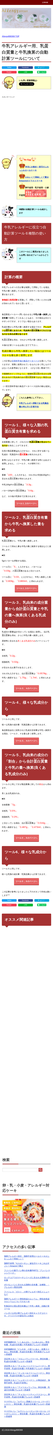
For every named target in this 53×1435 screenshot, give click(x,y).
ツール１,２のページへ (26, 503)
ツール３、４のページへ (26, 688)
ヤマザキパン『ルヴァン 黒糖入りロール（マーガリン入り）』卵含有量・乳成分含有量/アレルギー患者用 (27, 1404)
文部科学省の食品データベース (25, 361)
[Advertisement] (26, 125)
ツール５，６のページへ (26, 838)
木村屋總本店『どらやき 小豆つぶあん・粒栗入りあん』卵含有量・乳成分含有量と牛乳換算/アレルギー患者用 (27, 1351)
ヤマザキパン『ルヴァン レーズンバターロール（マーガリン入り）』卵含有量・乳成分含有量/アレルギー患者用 (27, 1413)
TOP (10, 36)
